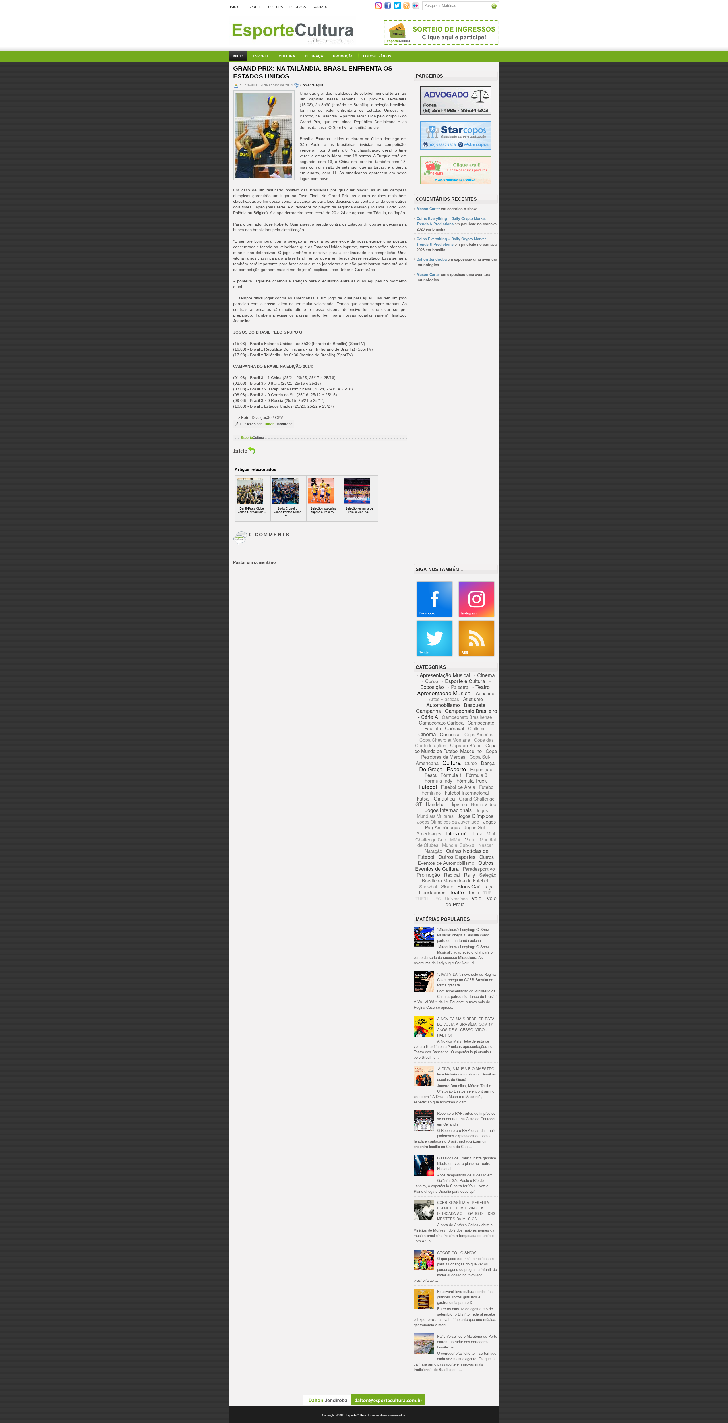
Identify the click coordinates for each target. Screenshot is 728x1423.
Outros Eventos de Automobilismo (456, 859)
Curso (471, 763)
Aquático (485, 693)
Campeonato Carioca (441, 722)
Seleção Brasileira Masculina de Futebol (459, 877)
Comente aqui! (311, 85)
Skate (447, 886)
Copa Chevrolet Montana (444, 740)
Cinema (427, 734)
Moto (470, 839)
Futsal (423, 798)
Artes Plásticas (444, 699)
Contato (320, 7)
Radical (452, 874)
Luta (478, 833)
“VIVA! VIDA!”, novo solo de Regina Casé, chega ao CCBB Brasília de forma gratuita (466, 979)
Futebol (428, 786)
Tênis (473, 892)
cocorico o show (462, 208)
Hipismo (458, 804)
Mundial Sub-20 (458, 845)
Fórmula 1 (451, 774)
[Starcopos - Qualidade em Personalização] (455, 148)
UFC (436, 898)
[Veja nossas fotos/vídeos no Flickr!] (416, 7)
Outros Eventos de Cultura (454, 865)
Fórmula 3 (476, 774)
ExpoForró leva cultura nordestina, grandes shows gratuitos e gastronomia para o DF (465, 1297)
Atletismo (473, 698)
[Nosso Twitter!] (434, 655)
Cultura (275, 7)
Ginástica (444, 798)
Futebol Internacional (467, 792)
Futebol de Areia (458, 786)
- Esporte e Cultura (463, 680)
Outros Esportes (456, 856)
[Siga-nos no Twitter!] (398, 7)
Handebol (436, 804)
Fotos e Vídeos (377, 56)
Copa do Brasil (465, 745)
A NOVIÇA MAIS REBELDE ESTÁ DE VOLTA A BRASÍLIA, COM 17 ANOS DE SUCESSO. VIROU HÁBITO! (466, 1027)
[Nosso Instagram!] (476, 616)
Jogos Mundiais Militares (452, 813)
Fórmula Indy (438, 780)
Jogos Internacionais (448, 810)
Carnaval (454, 728)
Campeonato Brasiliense (467, 717)
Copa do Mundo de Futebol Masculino (456, 748)
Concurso (450, 734)
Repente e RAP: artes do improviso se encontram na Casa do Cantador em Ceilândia (466, 1118)
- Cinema (484, 675)
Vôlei (477, 898)
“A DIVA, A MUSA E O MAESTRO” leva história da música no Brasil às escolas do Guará (466, 1074)
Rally (469, 874)
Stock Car (468, 886)
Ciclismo (477, 728)
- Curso (430, 680)
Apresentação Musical (444, 693)
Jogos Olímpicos (475, 815)
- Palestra (458, 686)
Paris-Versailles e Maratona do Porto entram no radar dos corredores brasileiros (467, 1341)
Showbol (428, 886)
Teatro (457, 892)
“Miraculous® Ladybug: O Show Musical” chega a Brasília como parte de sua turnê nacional (463, 935)
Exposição (481, 769)
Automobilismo (443, 704)
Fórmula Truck (471, 780)
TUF (487, 892)
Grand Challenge (477, 798)
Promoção (343, 56)
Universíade (456, 898)
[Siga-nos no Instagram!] (379, 7)
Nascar (485, 845)
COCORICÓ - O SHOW (456, 1252)
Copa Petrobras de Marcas (459, 753)
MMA (455, 840)
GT (418, 804)
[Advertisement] (456, 376)
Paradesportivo (479, 868)
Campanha (428, 710)
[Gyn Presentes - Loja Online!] (455, 182)
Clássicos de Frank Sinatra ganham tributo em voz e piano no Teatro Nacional (466, 1163)
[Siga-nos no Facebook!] (388, 7)
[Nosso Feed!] (476, 655)
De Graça (297, 7)
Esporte (254, 7)
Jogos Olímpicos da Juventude (448, 821)
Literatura (457, 833)
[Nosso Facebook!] (434, 616)
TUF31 (421, 898)
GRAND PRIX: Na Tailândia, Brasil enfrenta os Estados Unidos (312, 72)
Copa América (478, 734)
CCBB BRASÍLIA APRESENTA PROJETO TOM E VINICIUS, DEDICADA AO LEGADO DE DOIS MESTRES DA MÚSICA (466, 1210)
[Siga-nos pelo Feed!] (407, 7)
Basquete (474, 704)
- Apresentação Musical (443, 675)
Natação (433, 850)
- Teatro (481, 686)
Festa (431, 774)
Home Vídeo (483, 804)
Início (235, 7)
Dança (488, 762)
